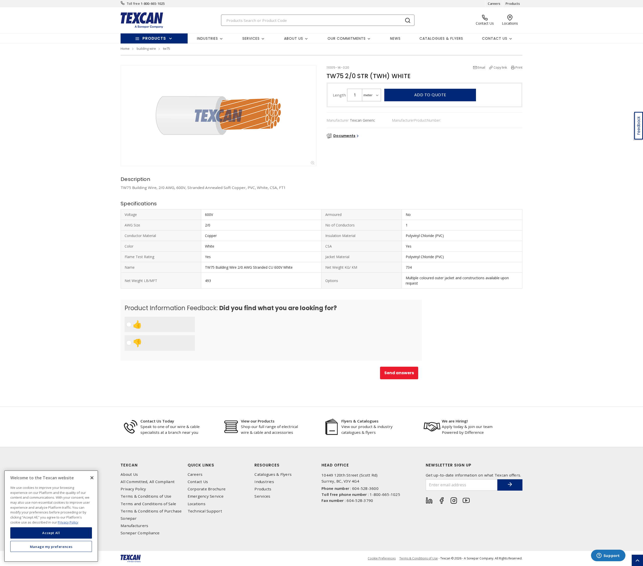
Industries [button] (207, 38)
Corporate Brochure (207, 489)
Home (125, 48)
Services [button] (251, 38)
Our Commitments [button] (347, 38)
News (395, 38)
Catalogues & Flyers (441, 38)
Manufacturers (134, 525)
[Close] (91, 477)
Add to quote (430, 95)
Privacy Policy (133, 489)
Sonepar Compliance (140, 533)
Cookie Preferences (382, 558)
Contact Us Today (157, 420)
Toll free (133, 3)
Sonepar (129, 518)
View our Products (258, 420)
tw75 (166, 48)
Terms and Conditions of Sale (148, 503)
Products (513, 3)
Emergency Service (206, 496)
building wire (146, 48)
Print (518, 67)
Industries (264, 481)
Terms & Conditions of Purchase (151, 511)
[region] (51, 516)
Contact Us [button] (494, 38)
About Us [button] (293, 38)
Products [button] (154, 38)
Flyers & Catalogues (360, 420)
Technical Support (205, 511)
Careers (494, 3)
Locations (196, 503)
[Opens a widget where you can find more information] (608, 556)
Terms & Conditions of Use (146, 496)
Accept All (51, 533)
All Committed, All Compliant (148, 481)
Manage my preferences (51, 546)
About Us (129, 474)
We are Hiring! (455, 420)
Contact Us (198, 481)
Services (262, 496)
